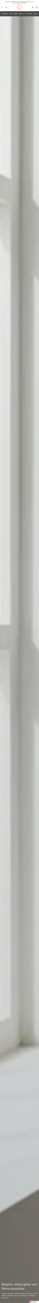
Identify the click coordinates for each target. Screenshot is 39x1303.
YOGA (35, 14)
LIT (24, 14)
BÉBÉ (15, 14)
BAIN (20, 14)
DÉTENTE (29, 14)
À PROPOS (4, 14)
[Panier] (37, 7)
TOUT (11, 14)
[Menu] (2, 7)
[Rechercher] (6, 7)
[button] (34, 1302)
